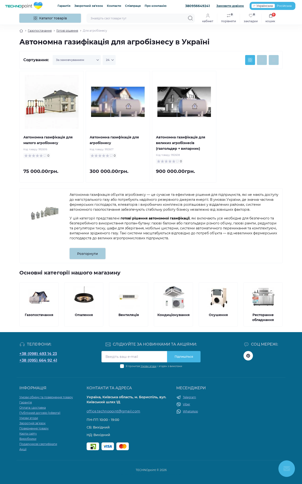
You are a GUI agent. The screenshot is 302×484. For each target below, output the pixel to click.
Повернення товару (34, 428)
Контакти (114, 6)
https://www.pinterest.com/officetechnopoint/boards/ (248, 355)
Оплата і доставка (32, 407)
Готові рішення (67, 30)
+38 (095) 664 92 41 (38, 360)
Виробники (27, 439)
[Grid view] (250, 60)
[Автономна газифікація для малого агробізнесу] (51, 102)
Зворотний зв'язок (88, 6)
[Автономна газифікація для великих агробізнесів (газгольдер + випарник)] (184, 102)
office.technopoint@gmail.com (113, 411)
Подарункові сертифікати (38, 444)
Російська (284, 6)
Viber (186, 404)
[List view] (262, 60)
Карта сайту (28, 433)
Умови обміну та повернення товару (46, 397)
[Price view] (274, 60)
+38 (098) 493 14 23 (38, 353)
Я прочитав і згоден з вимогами (154, 366)
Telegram (189, 397)
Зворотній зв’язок (32, 423)
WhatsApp (190, 411)
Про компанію (156, 6)
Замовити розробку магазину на (151, 474)
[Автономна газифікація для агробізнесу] (118, 102)
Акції (22, 449)
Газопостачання (40, 30)
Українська (264, 6)
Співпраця (133, 6)
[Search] (190, 18)
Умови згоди (148, 366)
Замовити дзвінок (230, 6)
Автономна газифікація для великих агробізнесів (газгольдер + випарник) (180, 143)
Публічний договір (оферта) (39, 413)
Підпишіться (184, 356)
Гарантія (64, 6)
